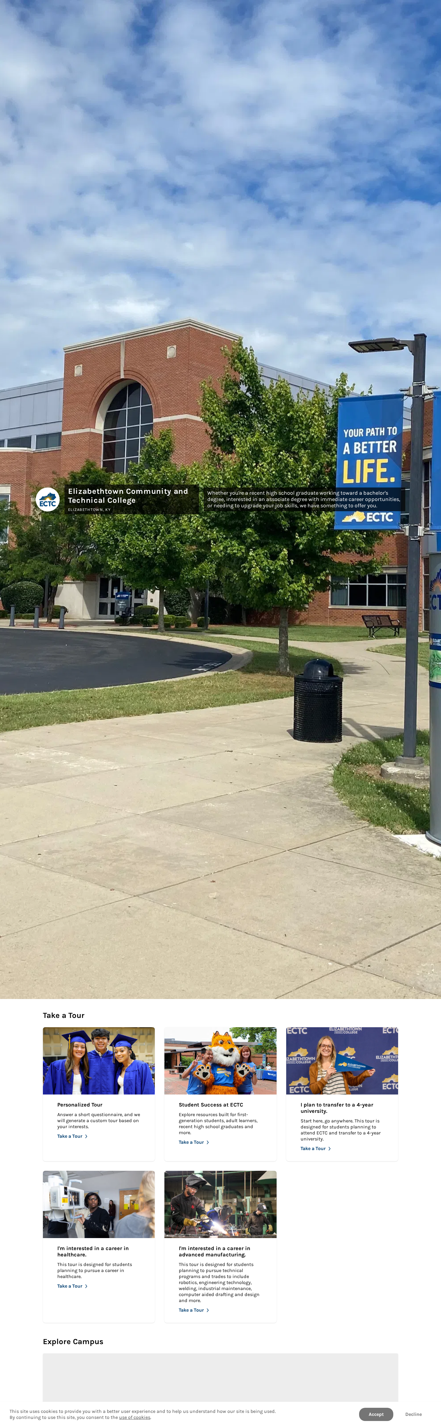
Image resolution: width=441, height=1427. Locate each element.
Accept (376, 1414)
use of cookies (134, 1417)
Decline (413, 1414)
